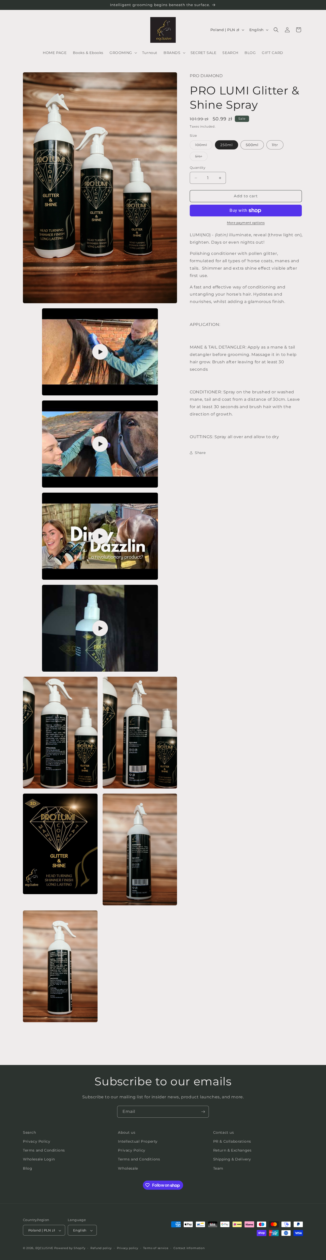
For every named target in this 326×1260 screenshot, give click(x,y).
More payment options (246, 223)
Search (29, 1132)
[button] (122, 52)
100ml (203, 146)
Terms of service (155, 1248)
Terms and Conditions (44, 1150)
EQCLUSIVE (44, 1248)
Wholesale (128, 1168)
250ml (226, 145)
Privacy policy (127, 1248)
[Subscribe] (203, 1112)
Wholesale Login (39, 1159)
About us (126, 1132)
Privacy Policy (36, 1141)
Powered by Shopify (70, 1248)
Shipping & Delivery (232, 1159)
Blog (27, 1168)
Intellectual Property (138, 1141)
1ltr (275, 145)
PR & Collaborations (232, 1141)
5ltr (201, 157)
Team (218, 1168)
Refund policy (101, 1248)
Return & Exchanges (232, 1150)
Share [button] (200, 452)
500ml (252, 145)
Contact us (223, 1132)
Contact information (189, 1248)
